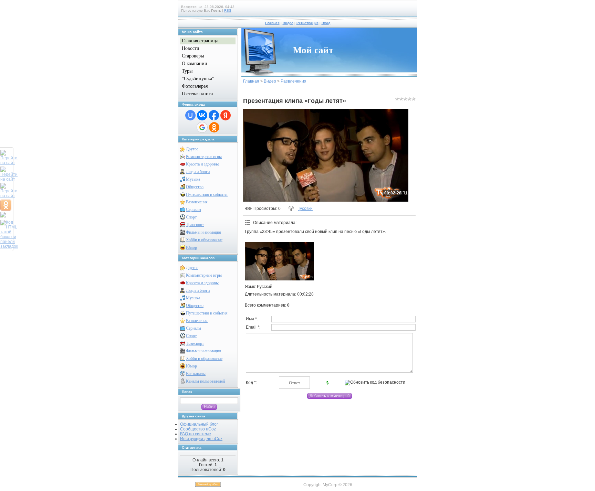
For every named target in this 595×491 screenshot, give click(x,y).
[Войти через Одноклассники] (214, 127)
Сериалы (193, 209)
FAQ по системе (195, 433)
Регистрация (307, 23)
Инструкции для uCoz (201, 438)
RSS (227, 10)
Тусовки (305, 208)
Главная (272, 23)
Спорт (191, 217)
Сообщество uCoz (198, 429)
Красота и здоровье (202, 164)
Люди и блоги (198, 171)
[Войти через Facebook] (214, 115)
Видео (288, 23)
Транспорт (195, 224)
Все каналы (196, 373)
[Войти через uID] (190, 115)
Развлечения (197, 202)
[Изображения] (279, 261)
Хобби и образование (204, 239)
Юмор (191, 247)
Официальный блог (199, 424)
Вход (326, 23)
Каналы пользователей (205, 381)
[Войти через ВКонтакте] (202, 115)
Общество (194, 186)
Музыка (193, 179)
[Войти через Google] (202, 127)
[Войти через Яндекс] (225, 115)
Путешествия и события (207, 194)
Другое (192, 149)
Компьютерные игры (204, 156)
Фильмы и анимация (203, 232)
